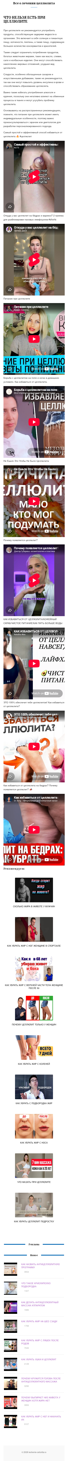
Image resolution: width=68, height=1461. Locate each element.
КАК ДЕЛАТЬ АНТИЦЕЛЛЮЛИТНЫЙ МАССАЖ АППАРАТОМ (39, 1304)
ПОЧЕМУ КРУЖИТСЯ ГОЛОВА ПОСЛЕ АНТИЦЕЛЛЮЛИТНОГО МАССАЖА (41, 1380)
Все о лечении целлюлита (34, 3)
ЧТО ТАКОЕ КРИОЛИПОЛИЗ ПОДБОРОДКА (36, 1285)
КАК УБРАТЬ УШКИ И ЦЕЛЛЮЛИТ (38, 1359)
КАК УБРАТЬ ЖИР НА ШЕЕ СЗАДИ (39, 1321)
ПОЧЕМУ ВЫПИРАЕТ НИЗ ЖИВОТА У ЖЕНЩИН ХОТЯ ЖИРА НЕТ (40, 1399)
